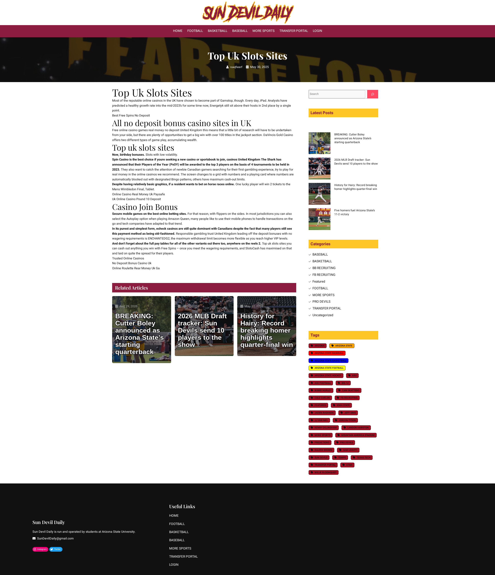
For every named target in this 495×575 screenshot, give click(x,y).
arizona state (343, 345)
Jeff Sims (350, 412)
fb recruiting (349, 398)
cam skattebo (350, 390)
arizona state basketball (330, 360)
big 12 (345, 383)
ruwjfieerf (236, 67)
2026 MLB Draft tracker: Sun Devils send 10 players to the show (202, 330)
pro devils (346, 442)
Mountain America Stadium (358, 435)
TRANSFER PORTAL (326, 308)
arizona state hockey (328, 375)
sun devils (321, 457)
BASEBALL (320, 254)
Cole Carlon (322, 398)
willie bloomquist (325, 472)
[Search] (372, 94)
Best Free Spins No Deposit (131, 115)
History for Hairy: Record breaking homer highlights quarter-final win (266, 330)
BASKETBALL (322, 261)
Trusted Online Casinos (128, 258)
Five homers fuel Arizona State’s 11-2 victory (354, 212)
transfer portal (325, 465)
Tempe (342, 457)
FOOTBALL (320, 288)
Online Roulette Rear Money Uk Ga (136, 268)
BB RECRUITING (323, 268)
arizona (319, 345)
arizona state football (329, 368)
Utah (349, 465)
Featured (318, 281)
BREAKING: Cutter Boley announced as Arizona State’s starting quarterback (139, 334)
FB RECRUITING (323, 274)
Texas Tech (363, 457)
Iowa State (343, 405)
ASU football (323, 383)
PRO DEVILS (321, 301)
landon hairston (358, 427)
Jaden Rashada (324, 412)
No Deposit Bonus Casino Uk (131, 263)
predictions (322, 442)
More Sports (322, 435)
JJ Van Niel (321, 420)
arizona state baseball (329, 353)
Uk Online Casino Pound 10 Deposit (136, 199)
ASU (354, 375)
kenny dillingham (326, 427)
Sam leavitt (350, 450)
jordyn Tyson (347, 420)
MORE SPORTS (323, 295)
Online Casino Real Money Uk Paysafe (138, 194)
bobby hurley (323, 390)
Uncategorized (322, 315)
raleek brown (323, 450)
